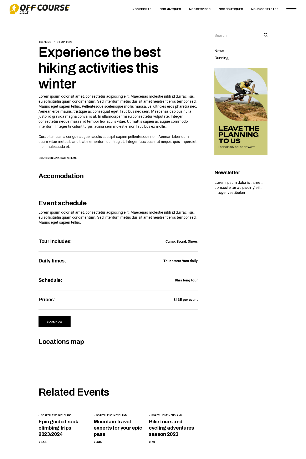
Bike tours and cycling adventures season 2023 (171, 428)
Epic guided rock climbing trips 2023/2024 (58, 428)
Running (221, 58)
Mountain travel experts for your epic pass (118, 428)
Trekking (45, 42)
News (219, 51)
